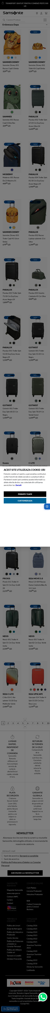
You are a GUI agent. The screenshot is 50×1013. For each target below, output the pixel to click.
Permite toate (25, 494)
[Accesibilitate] (47, 506)
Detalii (18, 485)
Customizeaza (25, 501)
